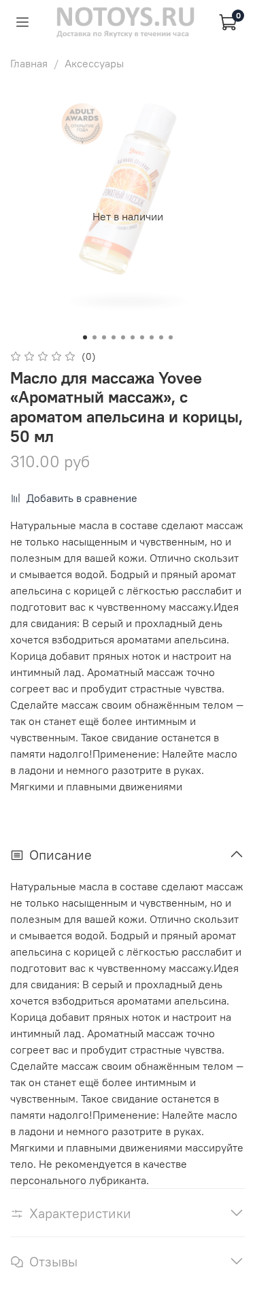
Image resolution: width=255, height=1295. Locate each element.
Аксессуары (94, 63)
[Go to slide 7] (142, 337)
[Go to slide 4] (114, 337)
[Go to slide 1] (85, 337)
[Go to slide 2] (94, 337)
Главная (29, 63)
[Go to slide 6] (133, 337)
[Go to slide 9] (161, 337)
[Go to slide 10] (171, 337)
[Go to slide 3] (104, 337)
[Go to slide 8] (152, 337)
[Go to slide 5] (123, 337)
